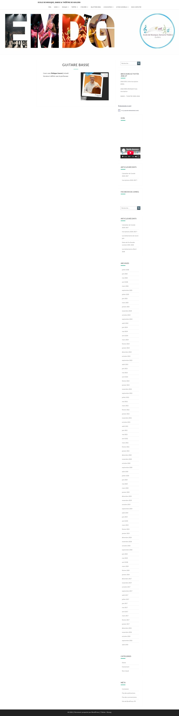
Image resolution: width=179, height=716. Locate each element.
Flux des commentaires (129, 697)
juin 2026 (125, 274)
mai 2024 (125, 331)
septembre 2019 (127, 509)
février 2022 (125, 410)
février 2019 (125, 529)
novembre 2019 (127, 500)
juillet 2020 (125, 476)
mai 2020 (125, 484)
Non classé (125, 671)
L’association (108, 7)
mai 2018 (125, 558)
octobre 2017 (126, 587)
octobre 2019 (126, 504)
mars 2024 (125, 340)
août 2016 (125, 645)
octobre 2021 (126, 422)
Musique (64, 7)
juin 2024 (125, 327)
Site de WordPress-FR (129, 701)
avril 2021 (125, 438)
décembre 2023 (127, 352)
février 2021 (125, 447)
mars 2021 (125, 443)
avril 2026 (125, 282)
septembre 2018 (127, 550)
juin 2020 (125, 480)
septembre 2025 (127, 290)
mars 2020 (125, 488)
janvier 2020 (125, 492)
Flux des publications (128, 693)
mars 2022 (125, 406)
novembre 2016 (127, 632)
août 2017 (125, 595)
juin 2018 (125, 554)
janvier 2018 (125, 574)
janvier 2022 (125, 414)
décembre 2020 (127, 455)
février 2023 (125, 381)
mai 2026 (125, 278)
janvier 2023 (125, 385)
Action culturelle (121, 7)
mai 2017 (125, 607)
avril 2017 (125, 612)
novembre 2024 (127, 311)
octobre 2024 (126, 315)
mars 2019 (125, 525)
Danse (56, 7)
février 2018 (125, 570)
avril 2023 (125, 377)
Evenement (125, 667)
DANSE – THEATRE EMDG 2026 (130, 96)
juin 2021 (125, 430)
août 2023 (125, 364)
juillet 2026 (125, 270)
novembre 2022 (127, 389)
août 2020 (125, 471)
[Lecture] (123, 156)
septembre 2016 (127, 640)
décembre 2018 (127, 537)
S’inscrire (84, 7)
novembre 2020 (127, 459)
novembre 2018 (127, 541)
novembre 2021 (127, 418)
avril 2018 (125, 562)
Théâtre (73, 7)
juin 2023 (125, 368)
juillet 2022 (125, 397)
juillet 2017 (125, 599)
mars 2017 (125, 616)
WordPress (95, 712)
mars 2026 (125, 286)
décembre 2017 (127, 579)
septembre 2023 (127, 360)
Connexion (125, 689)
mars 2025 (125, 303)
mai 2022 (125, 401)
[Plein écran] (138, 156)
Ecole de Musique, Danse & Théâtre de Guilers (59, 2)
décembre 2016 (127, 628)
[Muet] (136, 156)
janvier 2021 (125, 451)
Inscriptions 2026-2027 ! (129, 180)
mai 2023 (125, 373)
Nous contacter (136, 7)
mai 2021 (125, 434)
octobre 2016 (126, 636)
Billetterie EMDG (96, 7)
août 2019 (125, 513)
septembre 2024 (127, 319)
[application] (130, 152)
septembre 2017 (127, 591)
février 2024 (125, 344)
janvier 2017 (125, 624)
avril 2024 (125, 336)
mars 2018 (125, 566)
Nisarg (109, 712)
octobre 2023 (126, 356)
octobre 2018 (126, 546)
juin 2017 (125, 603)
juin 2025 (125, 298)
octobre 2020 (126, 463)
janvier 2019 (125, 533)
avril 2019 (125, 521)
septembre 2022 (127, 393)
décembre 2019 (127, 496)
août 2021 (125, 426)
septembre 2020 (127, 467)
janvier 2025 (125, 307)
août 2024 (125, 323)
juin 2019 (125, 517)
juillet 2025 (125, 294)
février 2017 (125, 620)
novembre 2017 (127, 583)
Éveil (49, 7)
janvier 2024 (125, 348)
